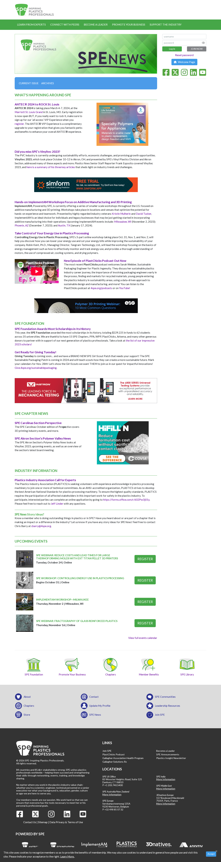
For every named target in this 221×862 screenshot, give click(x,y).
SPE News (95, 714)
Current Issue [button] (29, 83)
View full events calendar (142, 637)
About (27, 696)
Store (27, 714)
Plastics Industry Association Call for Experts (45, 480)
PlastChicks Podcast (113, 754)
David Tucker (143, 213)
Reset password (184, 55)
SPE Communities (165, 696)
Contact (94, 696)
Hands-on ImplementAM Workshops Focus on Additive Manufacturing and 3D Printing (73, 202)
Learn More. (67, 856)
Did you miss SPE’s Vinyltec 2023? (37, 151)
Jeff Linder (57, 503)
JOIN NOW (197, 48)
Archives (47, 83)
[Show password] (203, 43)
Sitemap (42, 822)
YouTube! (124, 288)
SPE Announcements (167, 754)
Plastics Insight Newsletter (171, 758)
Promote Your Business (128, 24)
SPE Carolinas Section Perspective (38, 423)
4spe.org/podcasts (101, 288)
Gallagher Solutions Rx (114, 761)
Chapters (29, 705)
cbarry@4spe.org (41, 526)
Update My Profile (99, 705)
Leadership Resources (167, 705)
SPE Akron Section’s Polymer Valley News (43, 438)
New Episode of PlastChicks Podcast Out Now (95, 260)
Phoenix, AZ (22, 225)
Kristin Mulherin (121, 213)
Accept (211, 854)
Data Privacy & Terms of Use (66, 822)
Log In (172, 48)
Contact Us (29, 822)
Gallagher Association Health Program (122, 758)
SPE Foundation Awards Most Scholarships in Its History (53, 329)
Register (145, 559)
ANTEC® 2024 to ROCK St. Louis (37, 104)
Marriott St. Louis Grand (29, 112)
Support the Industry (165, 24)
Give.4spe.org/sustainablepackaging (36, 367)
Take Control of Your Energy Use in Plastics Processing (52, 233)
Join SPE (160, 714)
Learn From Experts (31, 24)
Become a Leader (96, 24)
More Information (111, 794)
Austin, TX (64, 225)
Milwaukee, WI (122, 221)
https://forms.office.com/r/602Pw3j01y (126, 499)
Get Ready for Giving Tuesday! (35, 352)
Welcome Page (186, 62)
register (19, 123)
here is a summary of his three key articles (51, 167)
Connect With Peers (64, 24)
